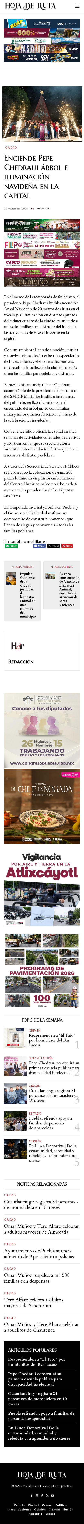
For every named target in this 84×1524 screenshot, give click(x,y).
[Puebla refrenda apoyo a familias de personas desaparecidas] (15, 1121)
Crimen (35, 1030)
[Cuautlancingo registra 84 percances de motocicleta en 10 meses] (15, 1093)
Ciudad (11, 147)
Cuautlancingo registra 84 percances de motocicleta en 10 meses (54, 1095)
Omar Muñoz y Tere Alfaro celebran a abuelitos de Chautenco (42, 1327)
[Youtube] (52, 1495)
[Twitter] (47, 1495)
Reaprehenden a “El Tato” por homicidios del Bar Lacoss (52, 1040)
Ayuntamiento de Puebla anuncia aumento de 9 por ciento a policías (39, 1254)
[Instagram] (36, 1495)
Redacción (43, 208)
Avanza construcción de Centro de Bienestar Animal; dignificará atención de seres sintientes (69, 589)
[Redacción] (33, 208)
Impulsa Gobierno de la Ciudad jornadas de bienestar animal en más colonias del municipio (28, 595)
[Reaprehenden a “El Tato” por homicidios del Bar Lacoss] (15, 1038)
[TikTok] (41, 1495)
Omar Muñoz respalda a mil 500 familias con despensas (36, 1278)
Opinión (35, 1141)
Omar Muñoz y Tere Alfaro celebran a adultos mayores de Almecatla (42, 1229)
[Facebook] (31, 1495)
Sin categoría (41, 1058)
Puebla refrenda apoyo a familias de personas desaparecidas (50, 1123)
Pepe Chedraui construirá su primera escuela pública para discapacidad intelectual (54, 1067)
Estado (35, 1113)
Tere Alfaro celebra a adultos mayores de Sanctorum (33, 1303)
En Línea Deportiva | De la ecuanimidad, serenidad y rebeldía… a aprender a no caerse (52, 1153)
